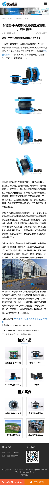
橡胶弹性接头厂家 (24, 470)
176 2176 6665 (14, 481)
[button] (45, 4)
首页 (12, 18)
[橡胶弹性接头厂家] (8, 4)
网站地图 (24, 475)
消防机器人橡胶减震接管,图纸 (20, 334)
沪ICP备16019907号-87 (24, 472)
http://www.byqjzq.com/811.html (22, 325)
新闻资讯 (19, 18)
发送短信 (39, 481)
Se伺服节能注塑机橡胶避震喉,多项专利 (23, 331)
